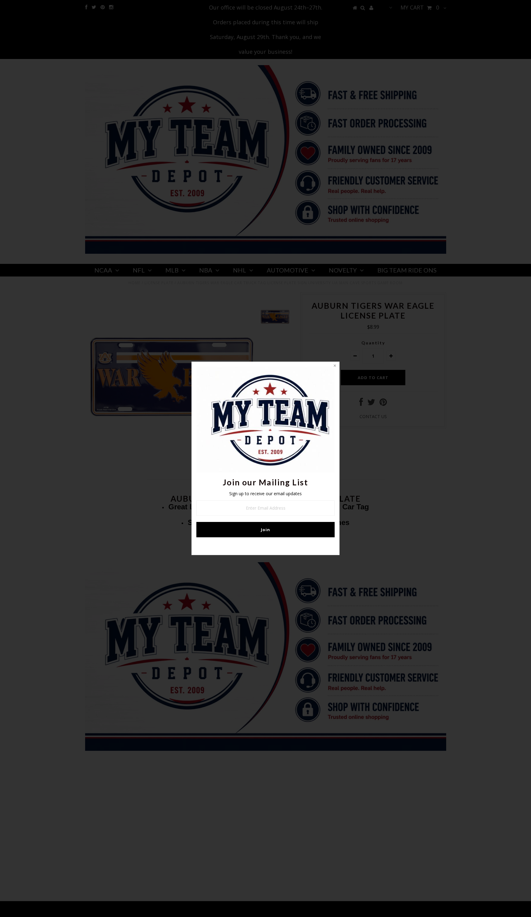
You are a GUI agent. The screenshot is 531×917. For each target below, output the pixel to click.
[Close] (334, 366)
